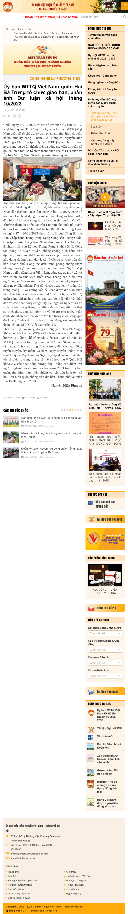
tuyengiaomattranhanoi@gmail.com (29, 853)
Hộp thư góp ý (73, 893)
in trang (44, 397)
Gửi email (30, 397)
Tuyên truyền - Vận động (79, 876)
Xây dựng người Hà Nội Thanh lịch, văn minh (108, 759)
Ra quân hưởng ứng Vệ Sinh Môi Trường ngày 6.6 (105, 406)
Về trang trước (13, 397)
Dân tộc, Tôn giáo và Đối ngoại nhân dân (103, 152)
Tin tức (27, 29)
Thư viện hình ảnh (99, 373)
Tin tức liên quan (75, 884)
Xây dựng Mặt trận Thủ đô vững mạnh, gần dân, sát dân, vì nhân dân (113, 241)
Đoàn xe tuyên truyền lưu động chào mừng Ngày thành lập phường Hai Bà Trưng (51, 450)
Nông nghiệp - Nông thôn (104, 82)
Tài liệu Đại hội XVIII (109, 728)
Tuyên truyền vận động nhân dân (102, 36)
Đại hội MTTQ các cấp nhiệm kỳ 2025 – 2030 (102, 57)
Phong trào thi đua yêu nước (102, 91)
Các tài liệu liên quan (19, 897)
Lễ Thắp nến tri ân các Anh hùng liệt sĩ (113, 225)
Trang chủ (15, 29)
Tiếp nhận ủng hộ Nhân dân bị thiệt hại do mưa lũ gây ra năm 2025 (105, 477)
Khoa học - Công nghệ (102, 75)
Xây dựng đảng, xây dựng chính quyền (102, 142)
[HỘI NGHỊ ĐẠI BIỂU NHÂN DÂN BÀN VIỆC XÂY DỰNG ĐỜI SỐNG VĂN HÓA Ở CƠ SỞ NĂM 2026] (105, 423)
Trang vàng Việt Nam (19, 893)
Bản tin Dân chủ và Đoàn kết (109, 746)
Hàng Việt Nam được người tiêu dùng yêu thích (107, 803)
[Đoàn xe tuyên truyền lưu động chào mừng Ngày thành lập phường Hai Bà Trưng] (11, 452)
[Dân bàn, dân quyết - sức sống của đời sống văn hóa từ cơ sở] (11, 422)
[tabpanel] (43, 439)
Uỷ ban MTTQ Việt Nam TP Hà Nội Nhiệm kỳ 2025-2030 (108, 715)
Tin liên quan (96, 170)
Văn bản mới (105, 736)
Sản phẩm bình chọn (101, 558)
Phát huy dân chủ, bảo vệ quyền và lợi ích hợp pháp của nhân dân (46, 38)
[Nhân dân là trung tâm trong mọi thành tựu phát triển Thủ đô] (11, 437)
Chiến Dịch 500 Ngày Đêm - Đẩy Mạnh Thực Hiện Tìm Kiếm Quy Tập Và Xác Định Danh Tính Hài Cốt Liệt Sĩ (105, 214)
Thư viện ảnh (73, 889)
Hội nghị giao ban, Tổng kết (103, 67)
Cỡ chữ (7, 116)
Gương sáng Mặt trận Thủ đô (107, 772)
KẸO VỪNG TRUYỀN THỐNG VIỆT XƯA (105, 591)
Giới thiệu (71, 871)
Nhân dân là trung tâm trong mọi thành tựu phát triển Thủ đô (51, 435)
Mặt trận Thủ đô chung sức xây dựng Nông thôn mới (107, 786)
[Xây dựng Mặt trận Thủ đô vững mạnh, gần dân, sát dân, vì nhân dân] (95, 241)
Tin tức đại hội (97, 494)
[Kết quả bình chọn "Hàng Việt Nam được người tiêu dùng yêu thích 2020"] (105, 539)
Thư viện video (97, 183)
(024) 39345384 (31, 845)
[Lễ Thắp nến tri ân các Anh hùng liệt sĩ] (95, 226)
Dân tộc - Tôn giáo (76, 880)
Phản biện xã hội (100, 133)
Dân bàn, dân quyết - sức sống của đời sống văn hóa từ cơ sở (51, 419)
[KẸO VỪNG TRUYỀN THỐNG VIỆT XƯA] (105, 575)
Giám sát (95, 126)
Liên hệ (12, 876)
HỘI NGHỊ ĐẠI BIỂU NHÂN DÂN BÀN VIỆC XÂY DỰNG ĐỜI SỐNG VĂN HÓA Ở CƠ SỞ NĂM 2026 (105, 440)
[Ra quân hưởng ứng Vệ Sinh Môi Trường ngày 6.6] (105, 390)
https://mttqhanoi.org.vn (23, 858)
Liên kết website (98, 620)
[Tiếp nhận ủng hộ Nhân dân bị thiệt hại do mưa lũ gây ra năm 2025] (105, 460)
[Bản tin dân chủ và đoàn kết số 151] (105, 337)
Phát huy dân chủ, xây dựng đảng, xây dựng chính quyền (44, 33)
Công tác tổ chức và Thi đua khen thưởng (103, 162)
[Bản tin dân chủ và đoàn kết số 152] (105, 282)
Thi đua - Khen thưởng (20, 884)
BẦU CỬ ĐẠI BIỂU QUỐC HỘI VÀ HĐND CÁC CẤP (104, 47)
